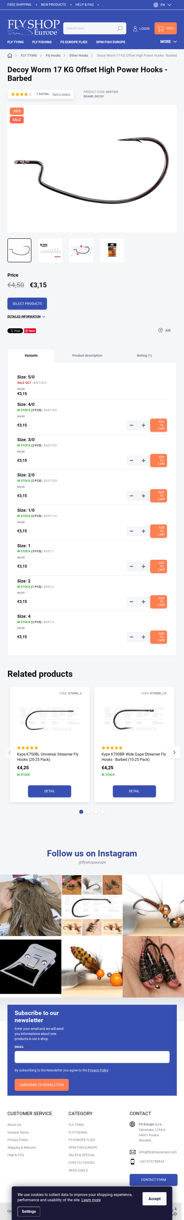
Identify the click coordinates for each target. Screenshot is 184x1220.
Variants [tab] (31, 355)
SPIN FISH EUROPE (83, 1147)
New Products (53, 4)
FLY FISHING (78, 1132)
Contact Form (153, 1180)
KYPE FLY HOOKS (82, 1163)
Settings (29, 1211)
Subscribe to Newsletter (42, 1085)
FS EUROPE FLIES (82, 1140)
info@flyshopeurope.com (158, 1152)
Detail (49, 791)
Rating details (61, 94)
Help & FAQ (84, 4)
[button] (81, 812)
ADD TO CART (161, 425)
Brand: (94, 96)
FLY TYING (76, 1125)
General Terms (18, 1132)
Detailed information (23, 316)
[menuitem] (17, 42)
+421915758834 (151, 1161)
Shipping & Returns (21, 1147)
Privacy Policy (98, 1070)
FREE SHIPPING (19, 4)
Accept (155, 1198)
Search (120, 28)
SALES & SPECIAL (82, 1155)
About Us (14, 1125)
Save (32, 330)
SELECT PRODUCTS (27, 304)
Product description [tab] (87, 355)
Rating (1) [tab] (144, 355)
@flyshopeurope (92, 862)
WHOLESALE (78, 1170)
